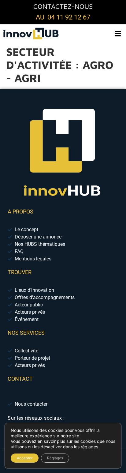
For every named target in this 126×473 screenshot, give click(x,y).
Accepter (24, 458)
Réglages (55, 458)
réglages (89, 446)
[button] (117, 33)
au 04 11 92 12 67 (63, 17)
